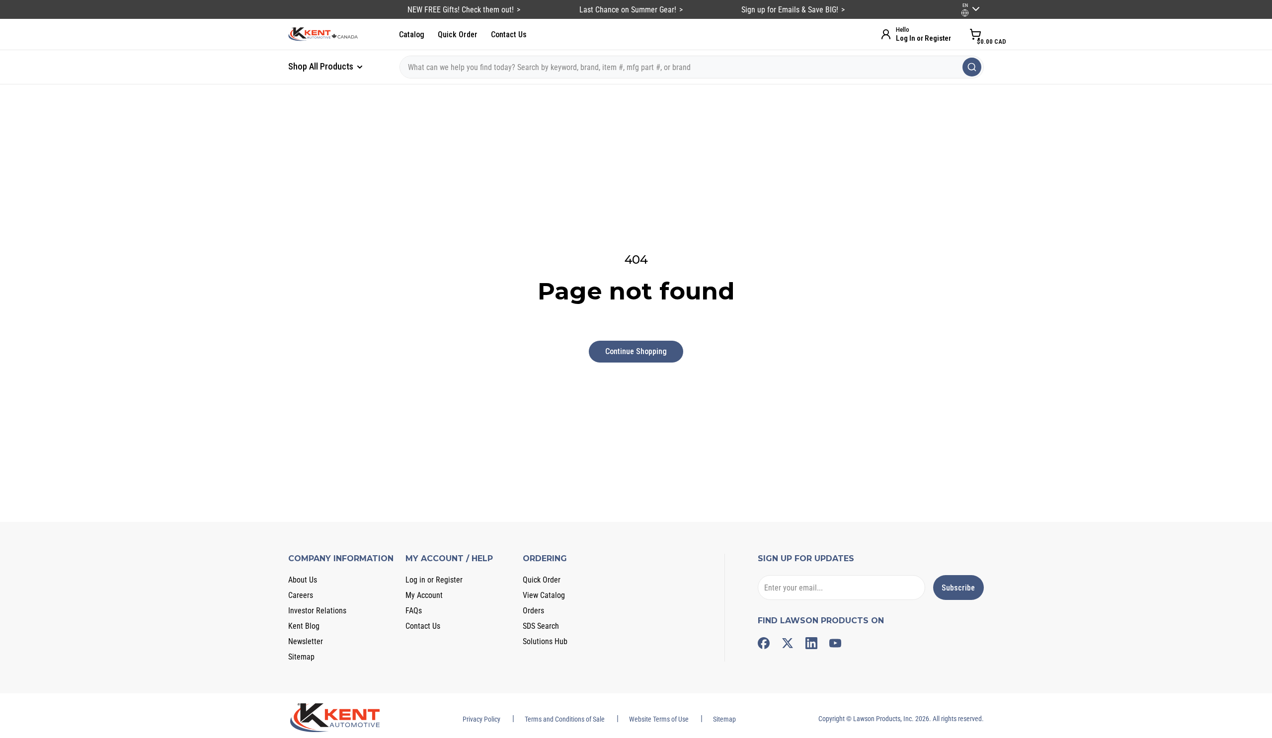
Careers (300, 595)
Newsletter (305, 641)
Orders (533, 610)
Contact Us (509, 34)
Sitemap (301, 657)
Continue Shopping (636, 351)
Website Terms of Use (659, 719)
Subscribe (958, 587)
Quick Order (457, 34)
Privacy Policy (481, 719)
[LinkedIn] (811, 643)
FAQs (413, 610)
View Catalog (544, 595)
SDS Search (541, 626)
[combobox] (691, 67)
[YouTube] (835, 643)
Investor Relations (317, 610)
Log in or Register (434, 580)
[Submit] (971, 67)
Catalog (411, 34)
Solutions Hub (545, 641)
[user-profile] (965, 13)
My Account (424, 595)
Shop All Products (321, 66)
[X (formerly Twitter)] (788, 643)
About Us (302, 580)
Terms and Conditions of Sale (565, 719)
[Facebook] (764, 643)
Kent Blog (303, 626)
